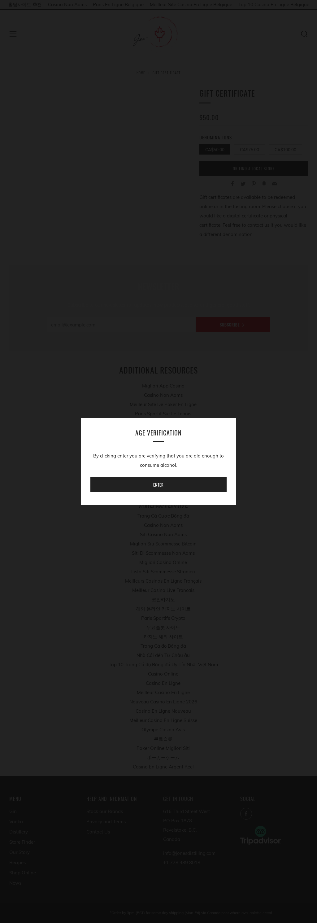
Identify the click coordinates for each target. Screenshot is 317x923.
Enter (158, 485)
